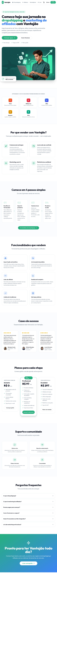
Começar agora (8, 38)
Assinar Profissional (28, 412)
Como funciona (25, 38)
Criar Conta (53, 2)
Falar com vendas (46, 409)
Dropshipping (17, 2)
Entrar (48, 2)
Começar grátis (10, 407)
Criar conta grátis (27, 563)
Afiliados (26, 2)
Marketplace (33, 2)
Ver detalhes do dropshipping (27, 228)
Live (40, 2)
